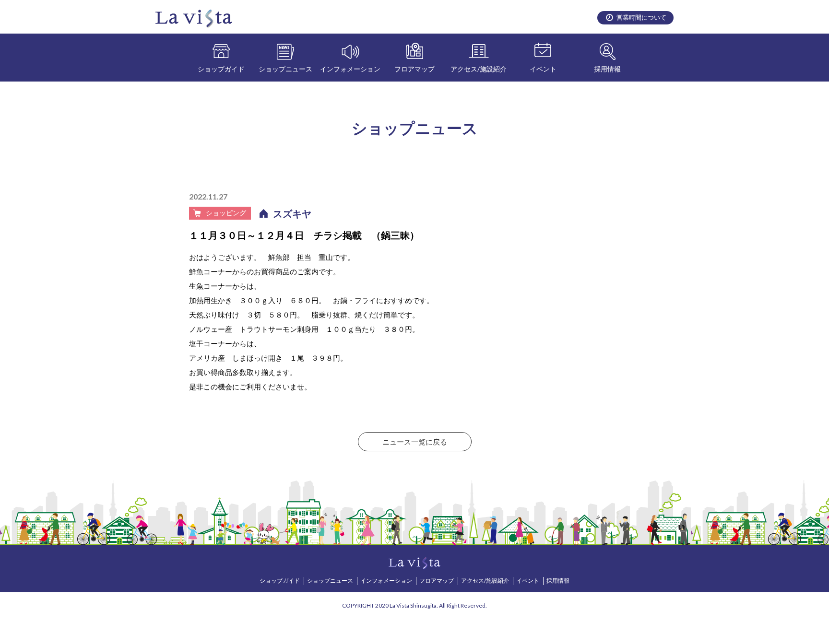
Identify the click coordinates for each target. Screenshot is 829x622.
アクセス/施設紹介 (478, 69)
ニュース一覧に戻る (414, 441)
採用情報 (607, 69)
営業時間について (641, 17)
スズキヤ (292, 213)
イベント (543, 69)
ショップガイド (221, 69)
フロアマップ (414, 69)
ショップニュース (285, 69)
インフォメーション (350, 69)
